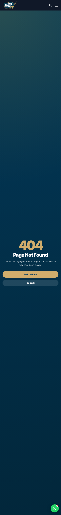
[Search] (50, 5)
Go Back (30, 283)
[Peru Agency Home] (10, 5)
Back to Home (30, 274)
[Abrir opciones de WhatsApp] (55, 508)
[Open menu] (56, 5)
